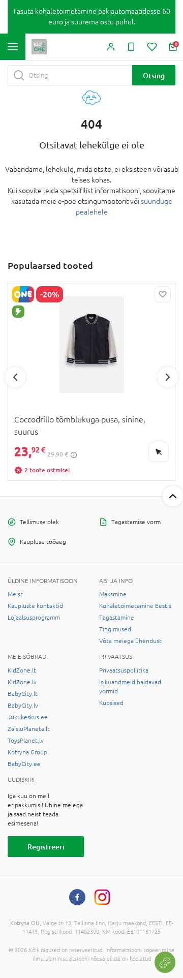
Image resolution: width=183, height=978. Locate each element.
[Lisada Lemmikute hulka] (162, 294)
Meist (15, 594)
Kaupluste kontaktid (35, 605)
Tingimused (115, 629)
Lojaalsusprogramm (34, 617)
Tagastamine (116, 617)
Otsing (154, 75)
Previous (15, 377)
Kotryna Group (27, 752)
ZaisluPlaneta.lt (29, 728)
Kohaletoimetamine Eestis (135, 605)
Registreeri (46, 846)
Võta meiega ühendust (130, 641)
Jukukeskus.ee (28, 717)
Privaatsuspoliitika (123, 670)
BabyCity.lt (23, 693)
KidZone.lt (22, 670)
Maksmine (113, 594)
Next (168, 377)
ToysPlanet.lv (26, 740)
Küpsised (111, 703)
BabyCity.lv (23, 705)
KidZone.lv (22, 682)
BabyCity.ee (24, 764)
